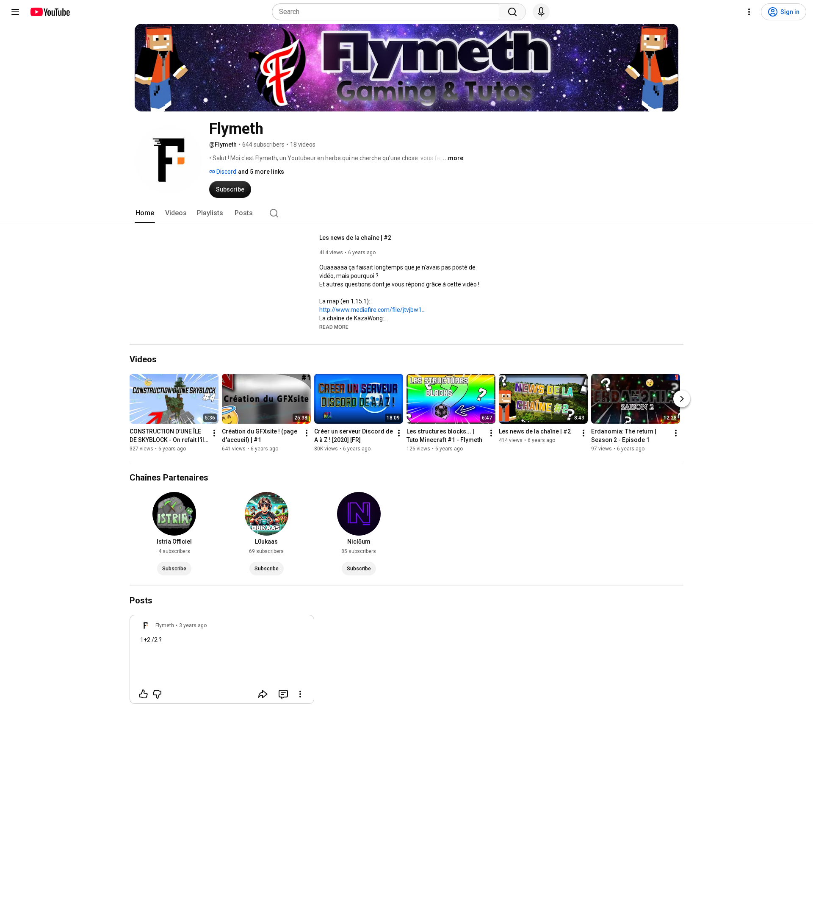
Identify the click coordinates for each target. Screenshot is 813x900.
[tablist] (406, 213)
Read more (333, 327)
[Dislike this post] (157, 694)
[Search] (512, 11)
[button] (333, 326)
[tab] (145, 213)
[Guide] (15, 12)
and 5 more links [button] (261, 171)
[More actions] (214, 433)
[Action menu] (300, 694)
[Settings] (749, 12)
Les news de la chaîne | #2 (355, 237)
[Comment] (283, 694)
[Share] (262, 694)
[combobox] (388, 12)
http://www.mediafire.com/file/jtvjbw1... (372, 309)
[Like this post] (143, 694)
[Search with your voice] (541, 11)
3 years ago (193, 625)
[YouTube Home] (50, 12)
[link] (222, 661)
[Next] (681, 398)
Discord (225, 171)
